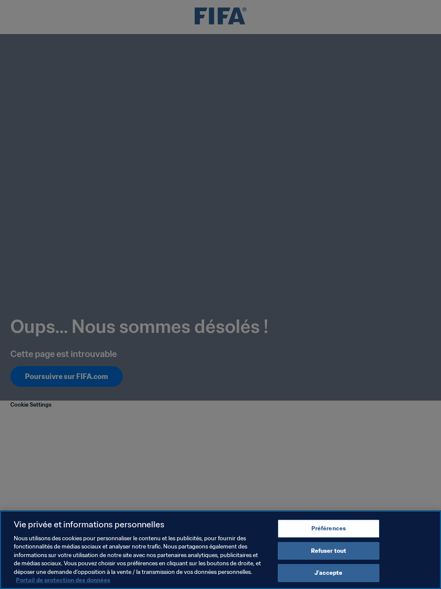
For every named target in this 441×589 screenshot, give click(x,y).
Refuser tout (329, 551)
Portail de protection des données (63, 580)
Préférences (328, 528)
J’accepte (328, 572)
